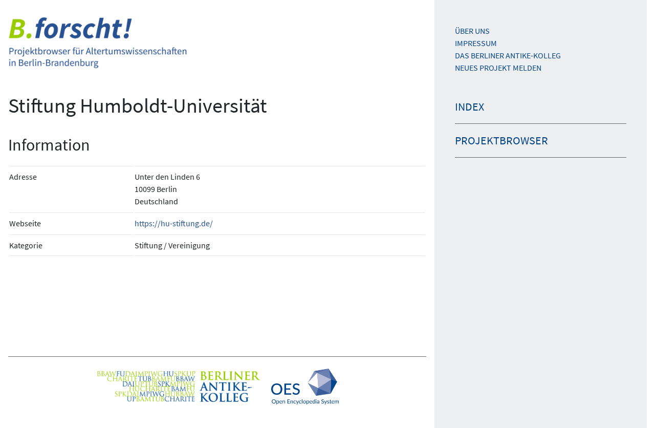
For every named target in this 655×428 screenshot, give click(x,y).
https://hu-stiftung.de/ (174, 223)
